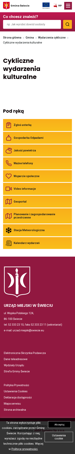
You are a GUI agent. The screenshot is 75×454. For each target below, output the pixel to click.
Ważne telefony (23, 163)
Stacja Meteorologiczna (29, 230)
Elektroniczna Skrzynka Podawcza (25, 353)
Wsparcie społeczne (26, 175)
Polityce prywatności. (25, 449)
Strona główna (12, 37)
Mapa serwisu (12, 404)
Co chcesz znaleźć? (20, 16)
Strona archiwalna (15, 410)
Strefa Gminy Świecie (17, 372)
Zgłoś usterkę (23, 124)
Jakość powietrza (25, 150)
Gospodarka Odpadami (28, 137)
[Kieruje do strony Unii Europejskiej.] (46, 5)
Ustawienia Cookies (16, 392)
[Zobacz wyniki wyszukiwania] (67, 24)
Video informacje (25, 188)
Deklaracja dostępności (18, 398)
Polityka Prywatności (16, 385)
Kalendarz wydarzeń (27, 243)
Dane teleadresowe (16, 359)
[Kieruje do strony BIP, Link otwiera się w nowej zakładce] (57, 6)
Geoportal (20, 201)
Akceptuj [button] (59, 424)
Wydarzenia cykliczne (52, 37)
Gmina (30, 37)
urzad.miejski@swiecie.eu (28, 330)
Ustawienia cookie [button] (59, 437)
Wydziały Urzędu (14, 366)
